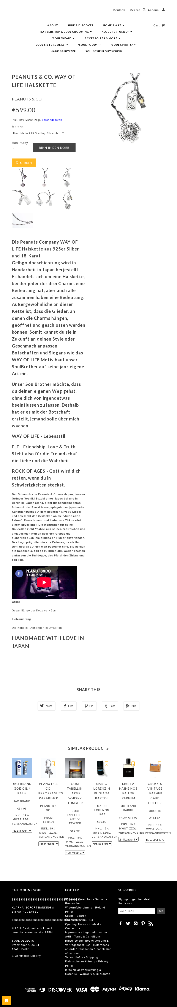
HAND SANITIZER (63, 51)
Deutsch (119, 10)
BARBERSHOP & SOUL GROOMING (65, 31)
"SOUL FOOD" (88, 44)
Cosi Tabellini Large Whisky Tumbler (75, 793)
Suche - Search (75, 915)
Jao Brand (22, 801)
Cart (157, 25)
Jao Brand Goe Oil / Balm (22, 788)
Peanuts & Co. (27, 99)
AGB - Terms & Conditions (83, 936)
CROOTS (155, 811)
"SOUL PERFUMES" (115, 31)
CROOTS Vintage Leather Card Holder (155, 793)
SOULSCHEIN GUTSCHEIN (103, 51)
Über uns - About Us (79, 919)
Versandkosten (52, 119)
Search (135, 10)
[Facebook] (120, 923)
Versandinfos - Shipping (81, 957)
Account (154, 10)
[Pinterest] (143, 923)
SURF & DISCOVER (80, 25)
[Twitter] (128, 923)
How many (20, 143)
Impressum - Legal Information (86, 932)
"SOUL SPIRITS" (122, 44)
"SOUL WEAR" (62, 38)
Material (18, 126)
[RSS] (151, 923)
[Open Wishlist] (6, 1000)
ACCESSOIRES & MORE (101, 38)
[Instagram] (135, 923)
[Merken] (26, 763)
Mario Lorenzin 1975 (101, 810)
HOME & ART (112, 25)
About (52, 25)
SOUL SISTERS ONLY (50, 44)
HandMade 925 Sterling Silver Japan (36, 133)
